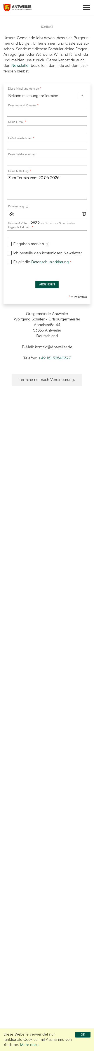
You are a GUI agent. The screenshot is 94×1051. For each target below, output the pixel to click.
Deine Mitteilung (18, 171)
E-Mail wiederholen (20, 138)
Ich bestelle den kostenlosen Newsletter (47, 253)
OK (83, 1034)
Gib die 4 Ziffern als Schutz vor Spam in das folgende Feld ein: (41, 225)
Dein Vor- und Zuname (22, 105)
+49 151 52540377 (54, 358)
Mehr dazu (29, 1045)
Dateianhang (21, 206)
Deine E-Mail (16, 122)
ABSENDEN (47, 284)
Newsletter (20, 66)
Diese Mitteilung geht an (23, 88)
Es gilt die (41, 262)
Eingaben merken (31, 244)
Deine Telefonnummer (21, 154)
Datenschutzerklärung (50, 262)
